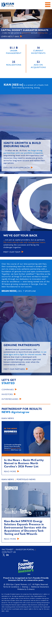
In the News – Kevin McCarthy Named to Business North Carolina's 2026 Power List (24, 463)
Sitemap (25, 587)
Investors (7, 394)
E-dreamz (31, 589)
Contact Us (9, 552)
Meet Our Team (11, 252)
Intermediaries (10, 399)
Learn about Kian (10, 37)
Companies (8, 390)
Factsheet (7, 550)
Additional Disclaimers (40, 587)
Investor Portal (25, 550)
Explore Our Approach (17, 168)
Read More (10, 472)
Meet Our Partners (14, 369)
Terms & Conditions (11, 587)
